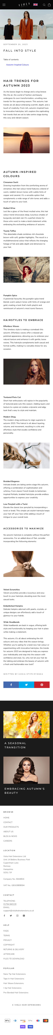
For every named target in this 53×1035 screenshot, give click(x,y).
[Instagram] (17, 915)
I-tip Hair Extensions (12, 988)
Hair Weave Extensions (13, 983)
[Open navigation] (4, 5)
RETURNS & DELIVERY (13, 949)
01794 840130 (9, 904)
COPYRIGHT (9, 944)
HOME (6, 817)
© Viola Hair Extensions (26, 1005)
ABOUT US (8, 831)
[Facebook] (4, 915)
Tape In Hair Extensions (13, 978)
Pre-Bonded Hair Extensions (15, 992)
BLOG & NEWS (10, 836)
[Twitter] (11, 915)
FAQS (6, 931)
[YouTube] (24, 915)
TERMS (6, 935)
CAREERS (7, 841)
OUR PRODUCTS (11, 827)
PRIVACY (7, 940)
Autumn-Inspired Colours (17, 64)
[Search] (44, 5)
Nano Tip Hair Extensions (14, 974)
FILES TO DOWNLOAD (13, 958)
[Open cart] (49, 4)
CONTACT (7, 822)
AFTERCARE (9, 954)
